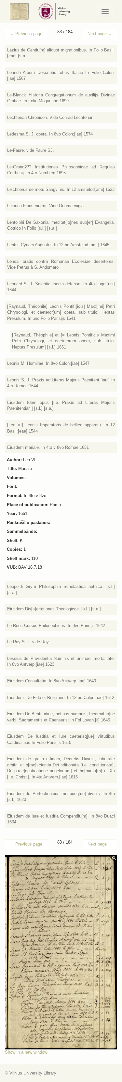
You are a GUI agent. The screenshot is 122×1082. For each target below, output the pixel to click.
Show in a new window (26, 1052)
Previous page (26, 33)
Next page (100, 33)
